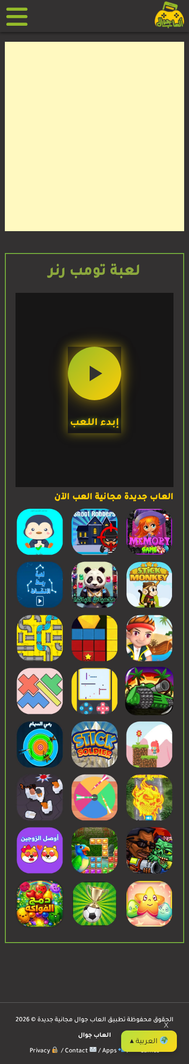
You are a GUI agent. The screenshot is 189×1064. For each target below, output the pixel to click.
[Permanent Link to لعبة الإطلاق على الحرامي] (94, 555)
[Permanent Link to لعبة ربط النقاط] (40, 608)
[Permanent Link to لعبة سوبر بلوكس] (40, 714)
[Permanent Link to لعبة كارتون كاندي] (149, 927)
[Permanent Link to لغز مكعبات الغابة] (94, 873)
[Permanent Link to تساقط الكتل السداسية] (94, 661)
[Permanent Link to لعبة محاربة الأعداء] (149, 873)
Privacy (41, 1051)
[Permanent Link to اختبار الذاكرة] (149, 555)
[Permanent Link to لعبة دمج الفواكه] (40, 927)
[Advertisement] (94, 136)
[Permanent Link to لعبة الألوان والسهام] (94, 820)
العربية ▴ (144, 1042)
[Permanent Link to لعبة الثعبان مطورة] (94, 714)
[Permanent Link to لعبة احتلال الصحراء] (149, 714)
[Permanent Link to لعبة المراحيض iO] (40, 820)
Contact (77, 1051)
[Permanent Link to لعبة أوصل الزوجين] (40, 873)
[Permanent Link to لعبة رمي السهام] (40, 767)
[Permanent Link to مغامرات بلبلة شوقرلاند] (149, 767)
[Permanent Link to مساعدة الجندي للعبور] (94, 767)
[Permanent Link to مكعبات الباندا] (94, 608)
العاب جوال (94, 1035)
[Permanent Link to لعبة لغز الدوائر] (40, 555)
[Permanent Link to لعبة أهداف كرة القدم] (94, 927)
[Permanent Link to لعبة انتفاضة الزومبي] (149, 820)
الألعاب (20, 16)
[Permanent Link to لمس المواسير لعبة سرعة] (40, 661)
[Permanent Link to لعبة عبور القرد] (149, 608)
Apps (110, 1051)
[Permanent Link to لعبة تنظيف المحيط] (149, 661)
